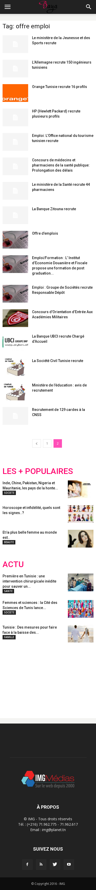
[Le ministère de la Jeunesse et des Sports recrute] (15, 44)
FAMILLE (9, 637)
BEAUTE (9, 542)
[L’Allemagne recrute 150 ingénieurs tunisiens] (15, 68)
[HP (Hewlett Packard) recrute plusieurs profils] (15, 117)
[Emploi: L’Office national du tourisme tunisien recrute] (15, 142)
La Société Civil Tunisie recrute (57, 361)
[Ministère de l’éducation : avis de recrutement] (15, 391)
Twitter (31, 676)
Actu (13, 564)
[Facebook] (27, 864)
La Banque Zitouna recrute (54, 209)
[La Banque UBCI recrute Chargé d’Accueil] (15, 342)
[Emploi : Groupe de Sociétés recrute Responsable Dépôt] (15, 294)
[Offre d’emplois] (15, 240)
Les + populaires (38, 471)
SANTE (8, 591)
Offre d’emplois (45, 233)
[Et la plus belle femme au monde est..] (80, 539)
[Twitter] (55, 864)
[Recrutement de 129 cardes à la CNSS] (15, 416)
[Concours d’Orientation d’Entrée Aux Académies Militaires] (15, 318)
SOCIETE (9, 493)
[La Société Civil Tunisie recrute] (15, 367)
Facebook (12, 676)
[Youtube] (69, 864)
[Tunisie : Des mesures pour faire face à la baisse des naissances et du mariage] (80, 633)
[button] (89, 7)
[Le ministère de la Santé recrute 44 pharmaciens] (15, 191)
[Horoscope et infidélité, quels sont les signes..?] (80, 514)
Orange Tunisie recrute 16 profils (59, 87)
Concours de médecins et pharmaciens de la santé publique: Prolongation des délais (61, 165)
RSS (50, 676)
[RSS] (41, 864)
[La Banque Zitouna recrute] (15, 215)
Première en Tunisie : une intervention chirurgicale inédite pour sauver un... (29, 581)
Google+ (70, 676)
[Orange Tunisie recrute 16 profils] (15, 93)
